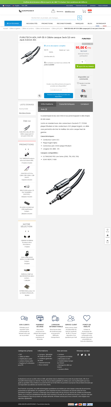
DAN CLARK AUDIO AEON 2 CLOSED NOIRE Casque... (27, 259)
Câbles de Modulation (43, 28)
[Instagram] (89, 355)
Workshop (101, 23)
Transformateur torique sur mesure (65, 362)
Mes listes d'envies (25, 113)
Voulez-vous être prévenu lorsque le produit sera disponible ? (59, 85)
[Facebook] (78, 355)
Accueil (5, 28)
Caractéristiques (67, 104)
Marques (80, 23)
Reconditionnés (64, 23)
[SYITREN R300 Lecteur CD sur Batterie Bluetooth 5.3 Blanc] (27, 287)
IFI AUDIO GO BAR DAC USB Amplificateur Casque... (27, 209)
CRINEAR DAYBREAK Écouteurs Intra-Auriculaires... (27, 242)
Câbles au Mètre (23, 357)
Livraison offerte (63, 369)
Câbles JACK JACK (57, 28)
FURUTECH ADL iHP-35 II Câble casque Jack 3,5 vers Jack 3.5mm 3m (27, 134)
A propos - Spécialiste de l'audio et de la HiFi (45, 355)
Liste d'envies (27, 105)
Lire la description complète (55, 46)
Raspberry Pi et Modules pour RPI (26, 364)
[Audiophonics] (26, 11)
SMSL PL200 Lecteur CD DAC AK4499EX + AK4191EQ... (27, 192)
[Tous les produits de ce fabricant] (86, 38)
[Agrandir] (39, 96)
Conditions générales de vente (45, 359)
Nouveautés (31, 23)
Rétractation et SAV (63, 359)
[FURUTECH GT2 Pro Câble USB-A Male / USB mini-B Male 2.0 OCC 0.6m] (27, 169)
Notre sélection (26, 225)
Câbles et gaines (14, 28)
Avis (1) (44, 109)
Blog (90, 23)
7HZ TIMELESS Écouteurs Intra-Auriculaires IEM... (27, 159)
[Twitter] (81, 355)
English (17, 6)
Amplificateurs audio (25, 359)
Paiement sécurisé (81, 6)
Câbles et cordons (28, 28)
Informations (47, 104)
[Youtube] (85, 355)
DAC (20, 354)
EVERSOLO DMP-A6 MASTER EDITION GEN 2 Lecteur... (27, 276)
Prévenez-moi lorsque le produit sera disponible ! (58, 95)
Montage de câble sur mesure (64, 366)
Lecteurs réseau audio (25, 361)
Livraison (92, 6)
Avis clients (69, 6)
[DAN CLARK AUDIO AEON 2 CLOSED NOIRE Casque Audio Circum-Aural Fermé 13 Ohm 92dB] (27, 253)
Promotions (47, 23)
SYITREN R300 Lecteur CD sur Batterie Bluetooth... (27, 292)
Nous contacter (103, 6)
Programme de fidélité (64, 357)
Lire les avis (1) (49, 56)
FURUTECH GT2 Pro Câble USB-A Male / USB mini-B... (27, 175)
